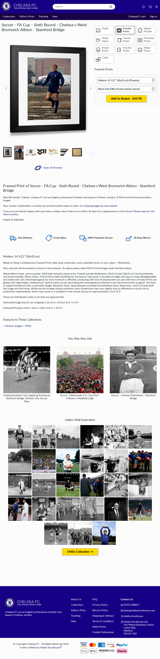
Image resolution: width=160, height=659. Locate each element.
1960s (28, 326)
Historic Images (13, 326)
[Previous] (5, 88)
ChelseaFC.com (136, 16)
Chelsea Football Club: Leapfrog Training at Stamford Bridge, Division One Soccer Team (26, 398)
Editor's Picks (27, 16)
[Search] (111, 7)
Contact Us (126, 599)
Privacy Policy (100, 605)
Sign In (153, 16)
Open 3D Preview (52, 168)
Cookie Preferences (103, 632)
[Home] (21, 10)
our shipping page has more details (98, 206)
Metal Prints (99, 627)
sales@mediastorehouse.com (139, 610)
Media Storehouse (50, 647)
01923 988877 (132, 605)
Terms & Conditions (103, 621)
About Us (76, 599)
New (55, 16)
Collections (9, 16)
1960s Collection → (80, 551)
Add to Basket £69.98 (126, 98)
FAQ (94, 599)
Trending (43, 16)
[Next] (90, 88)
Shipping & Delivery (103, 616)
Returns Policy (100, 610)
